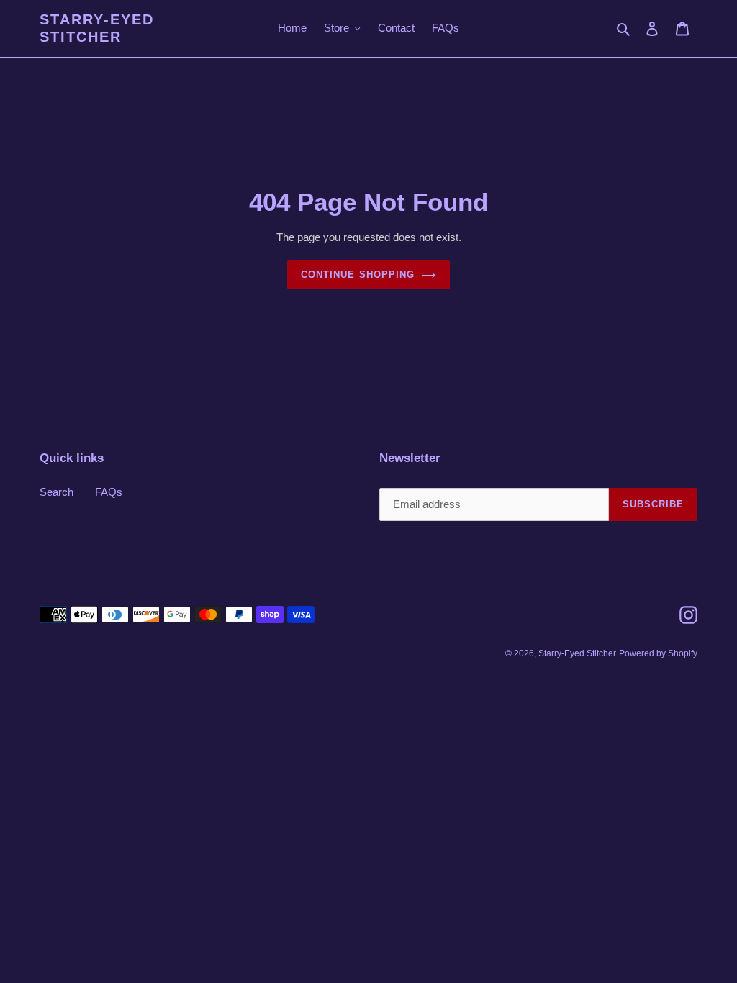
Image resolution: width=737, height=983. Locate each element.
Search (56, 492)
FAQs (108, 492)
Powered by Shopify (658, 653)
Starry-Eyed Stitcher (97, 28)
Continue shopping (358, 274)
